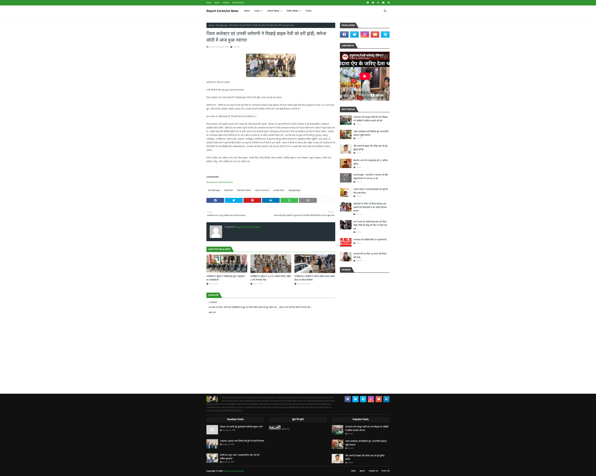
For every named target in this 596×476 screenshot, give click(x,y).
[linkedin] (386, 399)
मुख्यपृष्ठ (211, 25)
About (216, 3)
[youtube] (383, 2)
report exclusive (262, 190)
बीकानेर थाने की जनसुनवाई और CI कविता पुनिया (370, 162)
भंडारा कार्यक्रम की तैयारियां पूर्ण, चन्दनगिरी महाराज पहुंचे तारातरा (370, 133)
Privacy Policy (238, 3)
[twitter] (373, 2)
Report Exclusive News (222, 11)
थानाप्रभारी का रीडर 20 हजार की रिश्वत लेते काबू (369, 255)
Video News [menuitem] (292, 10)
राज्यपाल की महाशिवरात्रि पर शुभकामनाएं (370, 239)
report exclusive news (219, 47)
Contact (226, 3)
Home (208, 3)
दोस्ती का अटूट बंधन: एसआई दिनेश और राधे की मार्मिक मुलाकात (239, 457)
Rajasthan (228, 190)
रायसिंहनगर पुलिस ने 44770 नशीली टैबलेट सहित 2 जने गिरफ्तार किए (270, 278)
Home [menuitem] (247, 10)
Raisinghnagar (222, 25)
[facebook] (368, 2)
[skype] (388, 2)
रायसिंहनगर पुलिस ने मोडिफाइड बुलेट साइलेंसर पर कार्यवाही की (225, 278)
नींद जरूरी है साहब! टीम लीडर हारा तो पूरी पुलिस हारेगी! (370, 148)
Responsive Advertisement (219, 182)
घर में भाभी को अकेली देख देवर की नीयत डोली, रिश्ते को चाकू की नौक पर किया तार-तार (370, 225)
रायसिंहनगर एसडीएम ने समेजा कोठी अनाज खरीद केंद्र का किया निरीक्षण (314, 278)
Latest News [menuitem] (273, 10)
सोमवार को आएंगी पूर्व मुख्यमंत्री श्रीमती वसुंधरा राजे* (241, 426)
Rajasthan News (244, 190)
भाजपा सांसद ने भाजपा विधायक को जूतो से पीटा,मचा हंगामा (370, 191)
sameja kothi (278, 190)
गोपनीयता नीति (385, 471)
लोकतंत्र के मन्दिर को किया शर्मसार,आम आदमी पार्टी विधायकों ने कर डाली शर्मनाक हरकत (370, 207)
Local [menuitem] (257, 10)
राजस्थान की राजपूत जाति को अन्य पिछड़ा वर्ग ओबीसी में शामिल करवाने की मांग (370, 119)
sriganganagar (294, 190)
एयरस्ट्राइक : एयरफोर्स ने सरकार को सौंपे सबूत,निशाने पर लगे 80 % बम (370, 176)
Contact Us (373, 471)
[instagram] (378, 2)
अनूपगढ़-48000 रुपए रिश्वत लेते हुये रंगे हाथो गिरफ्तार (242, 441)
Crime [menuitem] (309, 10)
